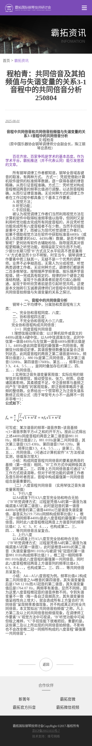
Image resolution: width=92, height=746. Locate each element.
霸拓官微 (67, 699)
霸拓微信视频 (67, 707)
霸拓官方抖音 (24, 707)
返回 (46, 664)
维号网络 (54, 736)
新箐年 (24, 699)
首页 (6, 61)
